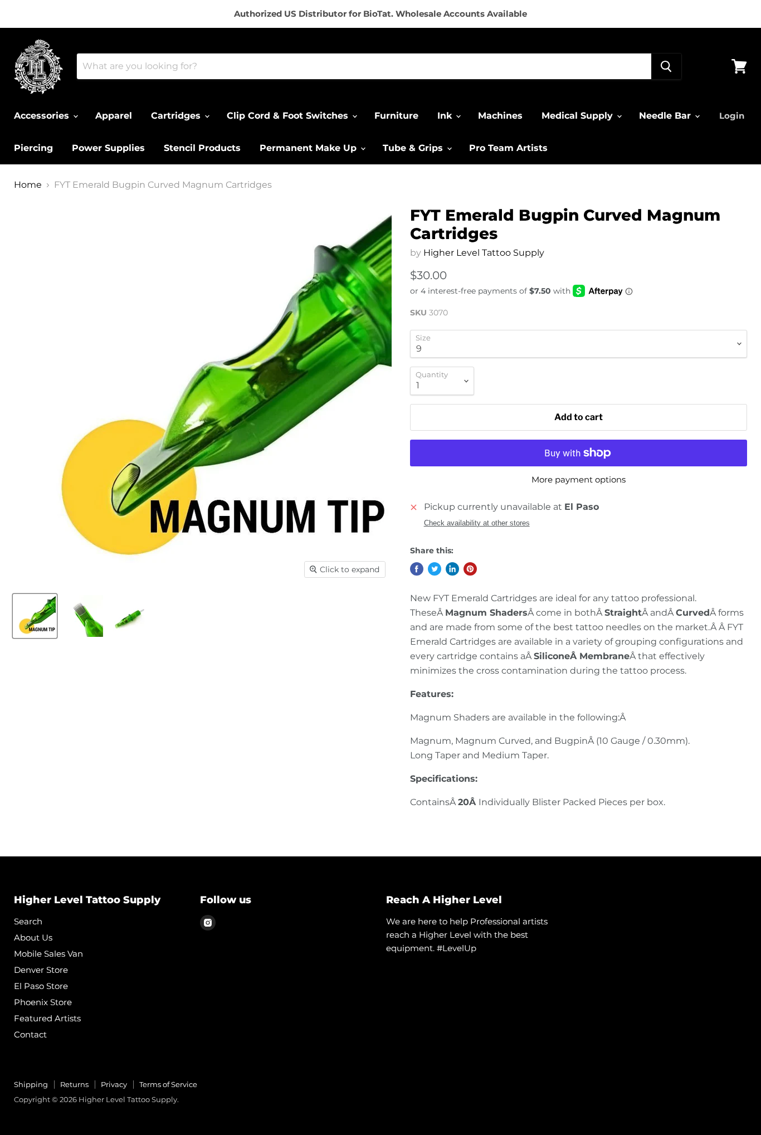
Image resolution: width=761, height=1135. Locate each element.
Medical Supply (579, 115)
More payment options (578, 479)
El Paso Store (41, 986)
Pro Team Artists (508, 148)
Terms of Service (168, 1084)
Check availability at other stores (477, 523)
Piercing (33, 148)
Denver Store (41, 969)
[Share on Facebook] (416, 569)
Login (731, 115)
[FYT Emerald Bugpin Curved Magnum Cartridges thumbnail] (35, 616)
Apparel (113, 115)
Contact (30, 1034)
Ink (446, 115)
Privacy (114, 1084)
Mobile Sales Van (48, 953)
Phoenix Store (43, 1002)
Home (28, 185)
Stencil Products (202, 148)
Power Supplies (108, 148)
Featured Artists (47, 1018)
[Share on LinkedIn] (452, 569)
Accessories (43, 115)
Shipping (31, 1084)
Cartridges (177, 115)
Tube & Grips (414, 148)
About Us (33, 937)
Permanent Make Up (309, 148)
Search (28, 921)
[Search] (666, 66)
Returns (74, 1084)
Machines (500, 115)
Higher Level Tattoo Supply (483, 252)
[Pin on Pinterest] (470, 569)
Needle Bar (666, 115)
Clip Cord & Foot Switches (289, 115)
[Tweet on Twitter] (434, 569)
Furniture (396, 115)
